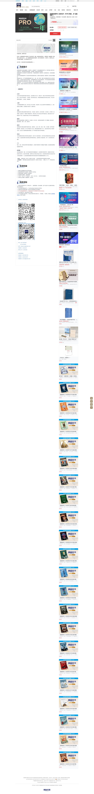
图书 (42, 10)
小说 (55, 10)
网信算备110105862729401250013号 (48, 779)
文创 (59, 10)
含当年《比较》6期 (62, 27)
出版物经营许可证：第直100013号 (55, 780)
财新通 (21, 10)
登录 (62, 0)
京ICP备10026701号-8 (37, 779)
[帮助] (91, 404)
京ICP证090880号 (29, 779)
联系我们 (56, 785)
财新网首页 (18, 0)
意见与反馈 (47, 785)
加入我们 (37, 785)
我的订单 (76, 10)
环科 (38, 0)
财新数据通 (32, 10)
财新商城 (57, 0)
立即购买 (55, 33)
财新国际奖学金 (42, 785)
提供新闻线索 (52, 785)
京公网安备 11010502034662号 (62, 779)
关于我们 (33, 785)
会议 (46, 10)
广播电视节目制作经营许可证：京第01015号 (40, 780)
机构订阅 (69, 10)
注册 (65, 0)
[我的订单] (91, 401)
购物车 (73, 6)
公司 (30, 0)
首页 (17, 10)
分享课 (50, 10)
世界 (41, 0)
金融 (26, 0)
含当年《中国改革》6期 (72, 27)
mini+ (45, 0)
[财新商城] (19, 5)
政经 (34, 0)
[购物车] (91, 398)
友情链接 (60, 785)
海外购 (63, 10)
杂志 (26, 10)
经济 (23, 0)
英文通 (38, 10)
